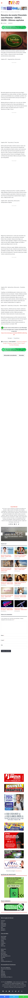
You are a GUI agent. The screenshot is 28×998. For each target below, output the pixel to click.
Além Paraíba (3, 936)
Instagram (24, 341)
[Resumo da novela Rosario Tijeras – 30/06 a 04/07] (21, 563)
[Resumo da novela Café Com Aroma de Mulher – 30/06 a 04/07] (7, 563)
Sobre (25, 981)
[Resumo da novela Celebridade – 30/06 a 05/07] (21, 603)
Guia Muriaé (4, 23)
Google (4, 343)
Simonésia (3, 957)
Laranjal (2, 941)
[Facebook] (11, 524)
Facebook (19, 341)
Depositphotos (19, 870)
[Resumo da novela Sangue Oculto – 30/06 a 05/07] (21, 550)
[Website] (9, 524)
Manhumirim (3, 949)
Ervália (2, 944)
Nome (2, 635)
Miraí (2, 927)
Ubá (2, 958)
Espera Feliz (3, 923)
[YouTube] (15, 524)
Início (3, 11)
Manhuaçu (3, 945)
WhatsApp (16, 345)
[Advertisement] (14, 77)
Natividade (3, 974)
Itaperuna (3, 971)
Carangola (3, 920)
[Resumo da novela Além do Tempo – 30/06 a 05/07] (7, 590)
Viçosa (2, 959)
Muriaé (2, 930)
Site (2, 645)
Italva (2, 970)
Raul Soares (3, 953)
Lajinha (2, 940)
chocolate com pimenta (11, 355)
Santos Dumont (4, 954)
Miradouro (3, 928)
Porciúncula (3, 975)
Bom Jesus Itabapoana (5, 967)
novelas (22, 355)
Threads (14, 343)
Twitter (22, 343)
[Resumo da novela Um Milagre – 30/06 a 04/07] (7, 550)
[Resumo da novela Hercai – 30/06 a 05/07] (21, 577)
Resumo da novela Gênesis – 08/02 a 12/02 (14, 537)
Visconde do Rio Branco (6, 961)
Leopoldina (3, 943)
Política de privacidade (16, 983)
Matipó (2, 950)
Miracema (3, 972)
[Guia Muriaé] (14, 3)
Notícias (6, 11)
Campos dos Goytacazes (6, 968)
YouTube (11, 345)
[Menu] (1, 3)
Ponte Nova (3, 951)
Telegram (9, 343)
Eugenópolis (3, 924)
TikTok (18, 343)
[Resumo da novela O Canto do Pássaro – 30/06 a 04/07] (7, 577)
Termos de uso (8, 983)
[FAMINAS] (14, 8)
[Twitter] (13, 524)
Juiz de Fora (3, 939)
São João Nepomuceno (5, 955)
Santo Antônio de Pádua (6, 977)
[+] (4, 930)
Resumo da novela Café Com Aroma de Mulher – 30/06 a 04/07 (6, 569)
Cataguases (3, 937)
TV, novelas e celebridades (14, 11)
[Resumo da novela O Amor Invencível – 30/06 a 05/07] (21, 590)
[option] (14, 534)
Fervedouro (3, 926)
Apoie (22, 983)
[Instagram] (17, 524)
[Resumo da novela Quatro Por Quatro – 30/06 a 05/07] (7, 603)
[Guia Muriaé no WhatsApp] (14, 27)
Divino (2, 922)
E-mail (2, 640)
